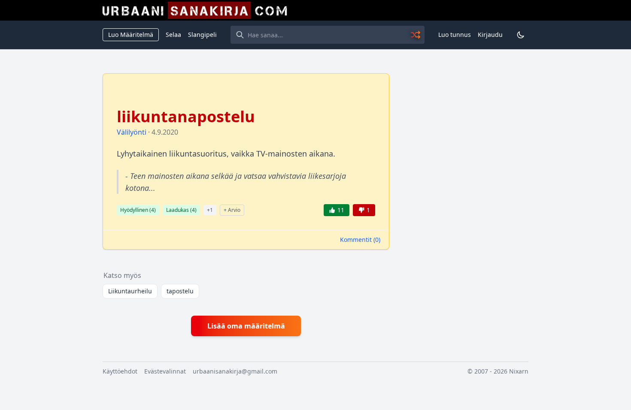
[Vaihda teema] (520, 34)
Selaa (173, 34)
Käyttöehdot (120, 371)
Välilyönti (131, 132)
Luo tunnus (454, 34)
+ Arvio (232, 210)
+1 (210, 210)
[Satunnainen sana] (416, 35)
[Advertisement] (464, 202)
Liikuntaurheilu (130, 291)
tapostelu (180, 291)
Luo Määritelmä (130, 34)
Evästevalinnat (165, 371)
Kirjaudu (490, 34)
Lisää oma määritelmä (246, 326)
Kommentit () (360, 239)
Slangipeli (202, 34)
